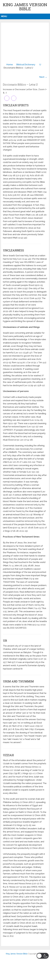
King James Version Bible (25, 6)
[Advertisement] (25, 44)
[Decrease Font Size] (13, 98)
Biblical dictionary (25, 64)
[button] (43, 956)
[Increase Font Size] (6, 98)
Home (9, 64)
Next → (43, 77)
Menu (4, 16)
